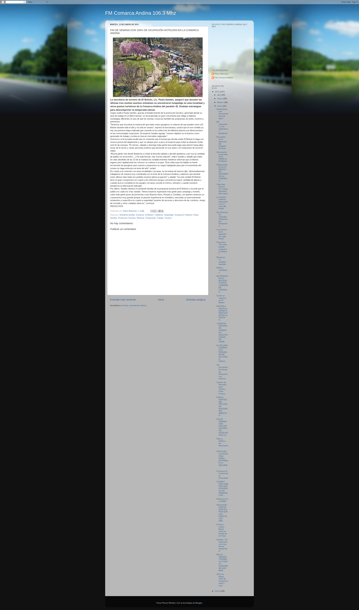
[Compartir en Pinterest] (162, 211)
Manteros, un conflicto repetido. (221, 260)
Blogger (198, 603)
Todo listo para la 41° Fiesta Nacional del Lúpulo (222, 189)
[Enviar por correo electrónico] (151, 211)
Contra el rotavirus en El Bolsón (221, 299)
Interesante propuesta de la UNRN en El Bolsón (222, 156)
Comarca (140, 215)
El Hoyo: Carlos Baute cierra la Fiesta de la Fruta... (222, 530)
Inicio (161, 299)
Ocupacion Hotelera (183, 215)
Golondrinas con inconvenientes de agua (222, 113)
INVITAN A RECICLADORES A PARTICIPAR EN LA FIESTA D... (222, 313)
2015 (217, 92)
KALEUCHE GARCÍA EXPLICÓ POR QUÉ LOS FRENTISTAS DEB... (222, 513)
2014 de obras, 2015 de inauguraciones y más (222, 580)
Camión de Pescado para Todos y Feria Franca (221, 388)
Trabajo (160, 218)
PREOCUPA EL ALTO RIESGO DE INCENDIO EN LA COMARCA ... (222, 173)
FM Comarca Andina (224, 78)
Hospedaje (168, 215)
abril (219, 95)
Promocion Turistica (127, 218)
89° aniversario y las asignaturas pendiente (222, 127)
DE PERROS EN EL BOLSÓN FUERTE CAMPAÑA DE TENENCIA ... (222, 284)
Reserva (140, 218)
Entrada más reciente (123, 299)
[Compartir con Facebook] (159, 211)
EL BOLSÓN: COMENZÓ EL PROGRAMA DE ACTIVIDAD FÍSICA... (222, 353)
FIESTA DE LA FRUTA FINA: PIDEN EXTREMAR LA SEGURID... (222, 459)
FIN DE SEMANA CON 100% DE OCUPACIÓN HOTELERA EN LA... (222, 427)
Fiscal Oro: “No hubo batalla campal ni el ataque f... (222, 248)
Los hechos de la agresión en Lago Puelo (222, 234)
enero (220, 106)
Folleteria (159, 215)
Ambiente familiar (127, 215)
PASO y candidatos (222, 270)
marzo (220, 99)
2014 (217, 591)
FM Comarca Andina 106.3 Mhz (140, 13)
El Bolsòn (149, 215)
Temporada (150, 218)
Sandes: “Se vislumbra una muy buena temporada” (222, 545)
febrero (220, 102)
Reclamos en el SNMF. (222, 500)
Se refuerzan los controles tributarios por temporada (222, 219)
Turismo (168, 218)
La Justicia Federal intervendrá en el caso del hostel (222, 203)
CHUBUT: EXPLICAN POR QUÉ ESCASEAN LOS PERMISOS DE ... (222, 488)
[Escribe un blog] (154, 211)
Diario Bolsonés (221, 74)
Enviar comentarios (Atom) (134, 305)
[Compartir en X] (157, 211)
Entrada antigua (195, 299)
